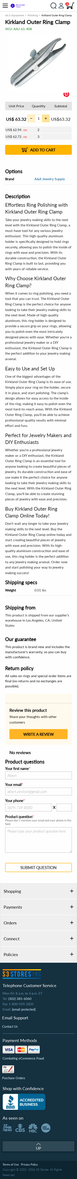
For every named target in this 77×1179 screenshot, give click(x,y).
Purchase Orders (13, 1078)
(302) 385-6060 (19, 999)
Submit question (38, 867)
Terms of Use (11, 1164)
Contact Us (10, 1026)
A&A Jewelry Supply (49, 179)
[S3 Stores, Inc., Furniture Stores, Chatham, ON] (24, 1102)
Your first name (17, 769)
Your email (13, 785)
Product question (18, 817)
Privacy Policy (29, 1164)
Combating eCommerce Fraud (23, 1058)
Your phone (14, 801)
